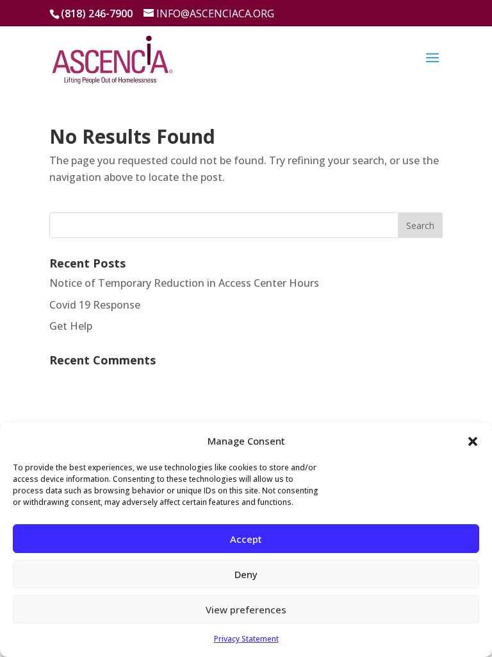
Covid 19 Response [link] (94, 305)
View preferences (246, 609)
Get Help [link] (70, 326)
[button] (472, 441)
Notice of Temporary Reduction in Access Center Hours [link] (184, 283)
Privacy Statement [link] (246, 638)
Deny (246, 574)
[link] (112, 57)
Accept (246, 539)
